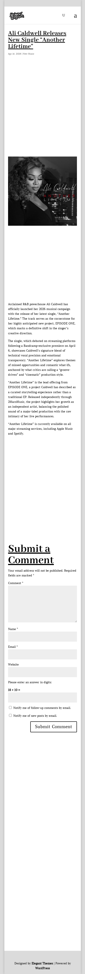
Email (13, 647)
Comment (15, 583)
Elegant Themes (42, 963)
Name (13, 629)
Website (13, 664)
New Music (28, 53)
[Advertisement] (42, 111)
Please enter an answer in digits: (30, 682)
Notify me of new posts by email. (35, 716)
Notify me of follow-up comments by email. (42, 708)
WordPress (42, 968)
